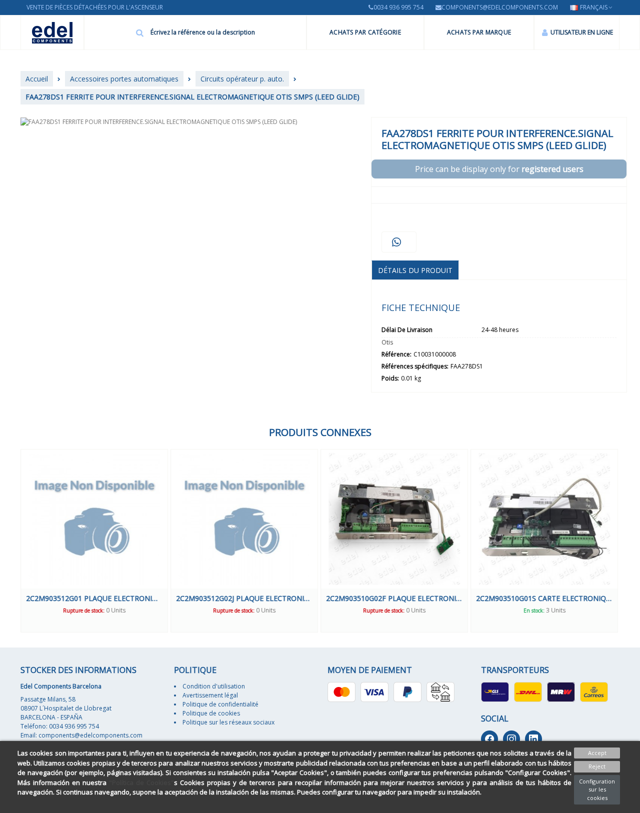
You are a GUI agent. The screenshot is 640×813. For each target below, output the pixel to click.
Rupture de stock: (83, 610)
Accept (597, 752)
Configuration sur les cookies (597, 790)
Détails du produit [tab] (415, 270)
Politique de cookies (211, 713)
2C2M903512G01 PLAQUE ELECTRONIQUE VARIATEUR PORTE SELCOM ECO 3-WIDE (94, 598)
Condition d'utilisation (213, 686)
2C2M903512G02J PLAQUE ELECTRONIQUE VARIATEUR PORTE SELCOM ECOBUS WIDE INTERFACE (244, 598)
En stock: (534, 610)
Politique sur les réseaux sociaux (228, 722)
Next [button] (627, 541)
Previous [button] (13, 541)
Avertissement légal (210, 695)
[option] (94, 540)
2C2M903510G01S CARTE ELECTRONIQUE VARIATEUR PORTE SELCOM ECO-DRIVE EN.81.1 (544, 598)
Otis (387, 342)
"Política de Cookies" (141, 782)
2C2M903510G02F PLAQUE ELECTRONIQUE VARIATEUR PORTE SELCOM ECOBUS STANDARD (394, 598)
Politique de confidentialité (220, 704)
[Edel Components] (52, 33)
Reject (597, 766)
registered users (553, 169)
